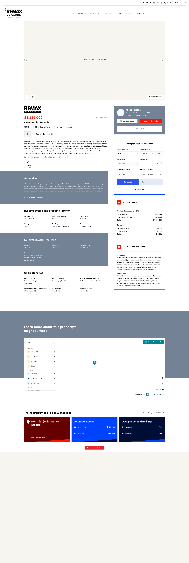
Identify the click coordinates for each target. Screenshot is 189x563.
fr (185, 3)
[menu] (79, 13)
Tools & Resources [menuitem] (124, 13)
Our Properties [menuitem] (78, 13)
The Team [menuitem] (108, 13)
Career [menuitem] (139, 13)
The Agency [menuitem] (94, 13)
